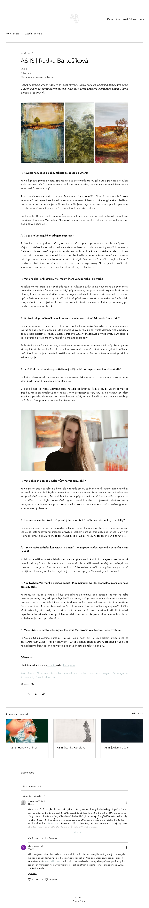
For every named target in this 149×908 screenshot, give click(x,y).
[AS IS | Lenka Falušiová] (75, 731)
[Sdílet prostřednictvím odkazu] (43, 694)
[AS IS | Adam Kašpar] (122, 731)
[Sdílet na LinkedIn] (36, 694)
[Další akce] (126, 802)
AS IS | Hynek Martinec (24, 747)
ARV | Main (12, 33)
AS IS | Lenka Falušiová (71, 747)
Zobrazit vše (137, 713)
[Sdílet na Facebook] (22, 694)
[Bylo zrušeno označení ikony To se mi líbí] (29, 838)
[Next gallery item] (125, 133)
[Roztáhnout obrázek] (42, 133)
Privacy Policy (79, 901)
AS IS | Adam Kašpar (116, 747)
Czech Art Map (33, 33)
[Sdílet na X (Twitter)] (29, 694)
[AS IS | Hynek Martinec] (27, 731)
